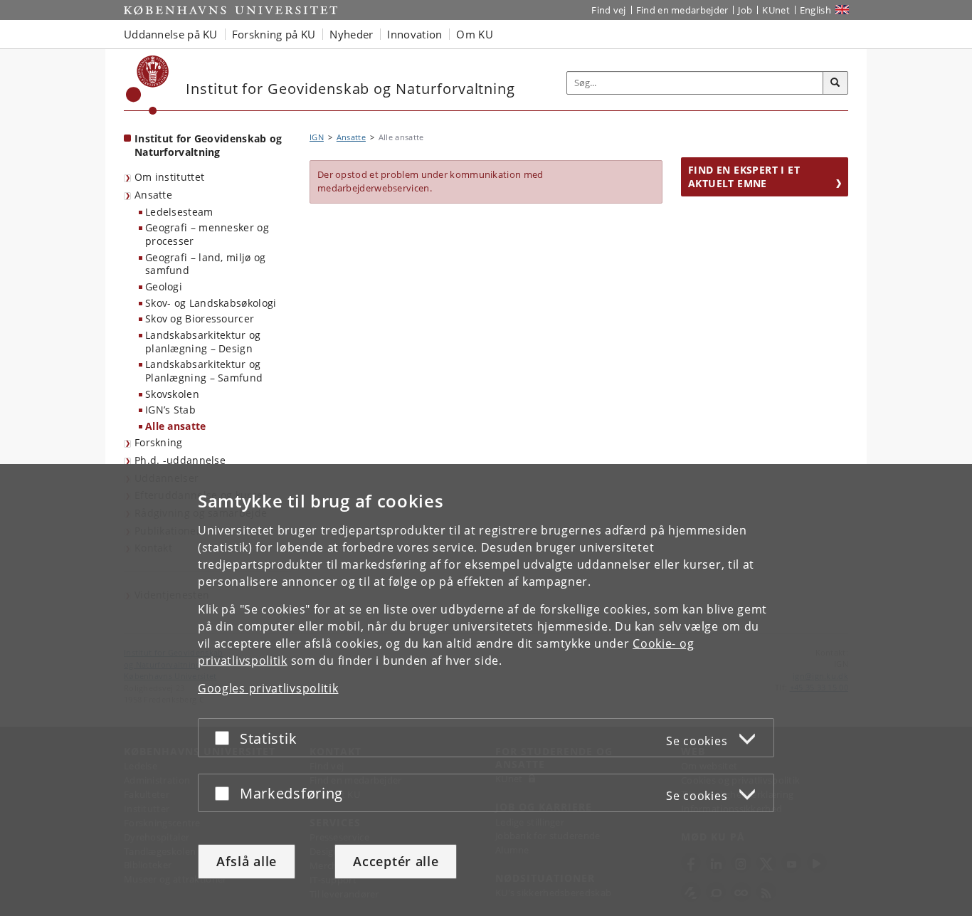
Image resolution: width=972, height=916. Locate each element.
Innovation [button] (414, 34)
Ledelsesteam (179, 212)
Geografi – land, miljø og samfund (205, 264)
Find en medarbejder (682, 10)
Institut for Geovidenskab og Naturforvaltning (208, 145)
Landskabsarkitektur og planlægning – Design (203, 341)
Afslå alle (246, 861)
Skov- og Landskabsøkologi (211, 303)
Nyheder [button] (351, 34)
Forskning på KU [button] (274, 34)
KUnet (776, 10)
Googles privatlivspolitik (268, 688)
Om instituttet (169, 177)
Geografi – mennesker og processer (207, 234)
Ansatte (153, 194)
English (815, 10)
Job (745, 10)
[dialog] (486, 690)
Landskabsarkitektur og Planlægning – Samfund (204, 370)
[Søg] (835, 83)
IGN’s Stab (170, 409)
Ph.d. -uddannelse (180, 460)
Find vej (608, 10)
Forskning (158, 442)
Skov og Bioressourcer (199, 318)
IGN (317, 137)
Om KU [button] (474, 34)
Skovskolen (172, 394)
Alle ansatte (175, 426)
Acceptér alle (395, 861)
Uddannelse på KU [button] (171, 34)
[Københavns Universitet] (147, 85)
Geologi (163, 286)
